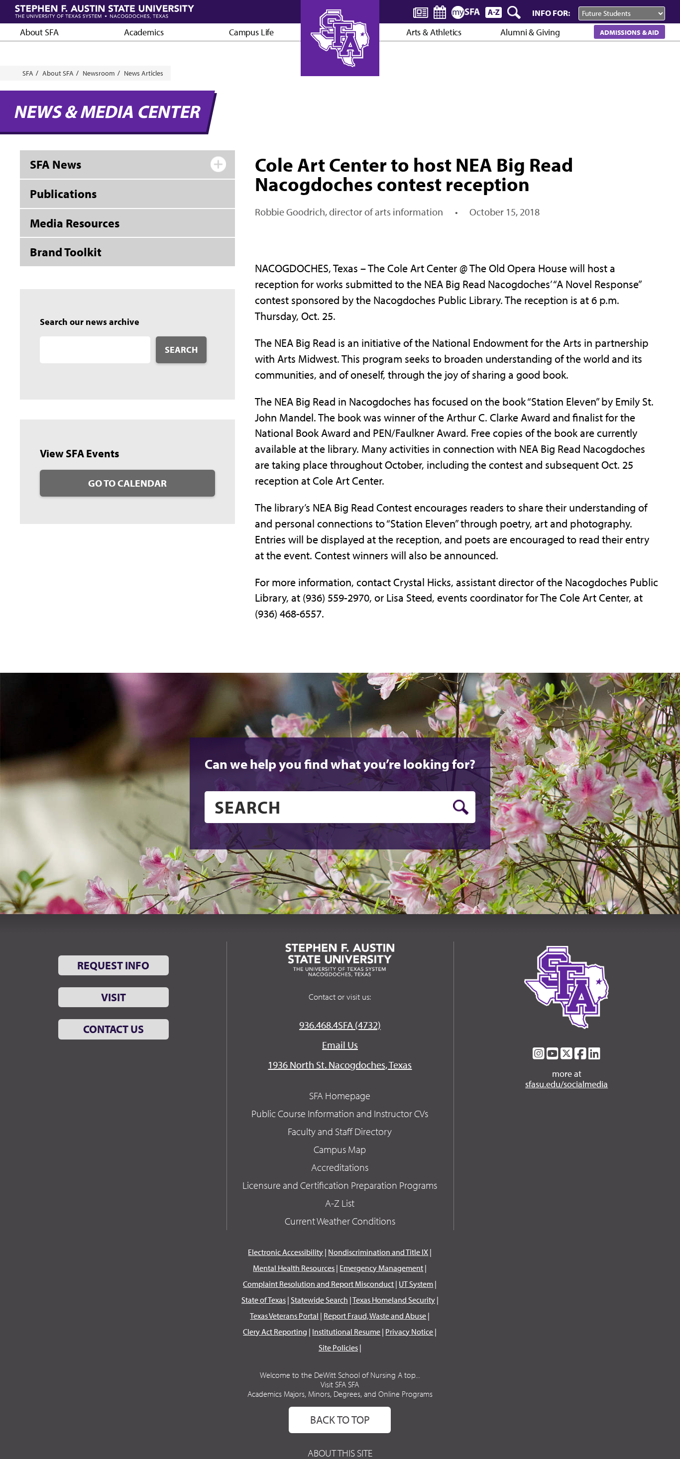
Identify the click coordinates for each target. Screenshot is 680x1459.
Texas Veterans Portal (284, 1316)
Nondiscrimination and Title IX (378, 1252)
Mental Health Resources (294, 1268)
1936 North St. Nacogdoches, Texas (340, 1064)
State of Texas (263, 1300)
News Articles (143, 73)
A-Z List (339, 1203)
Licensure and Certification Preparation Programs (339, 1185)
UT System (416, 1284)
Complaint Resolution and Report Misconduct (318, 1284)
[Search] (514, 12)
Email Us (340, 1045)
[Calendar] (440, 12)
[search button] (460, 807)
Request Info (113, 965)
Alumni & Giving (530, 32)
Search (181, 349)
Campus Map (340, 1149)
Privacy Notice (409, 1332)
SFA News (55, 164)
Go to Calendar (127, 483)
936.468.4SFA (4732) (340, 1025)
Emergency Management (381, 1268)
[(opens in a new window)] (539, 1053)
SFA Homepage (339, 1095)
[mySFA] (466, 12)
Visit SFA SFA (340, 1384)
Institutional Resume (346, 1332)
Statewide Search (319, 1300)
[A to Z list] (493, 12)
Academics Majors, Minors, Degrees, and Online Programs (340, 1394)
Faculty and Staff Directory (340, 1131)
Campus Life (251, 32)
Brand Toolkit (66, 251)
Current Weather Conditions (340, 1221)
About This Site (340, 1453)
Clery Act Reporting (275, 1332)
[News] (420, 12)
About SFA (39, 32)
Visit (113, 997)
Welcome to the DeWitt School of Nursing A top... (340, 1375)
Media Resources (74, 222)
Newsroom (99, 73)
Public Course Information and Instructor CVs (339, 1113)
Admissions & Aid (629, 32)
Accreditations (339, 1167)
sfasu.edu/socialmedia (566, 1084)
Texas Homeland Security (393, 1300)
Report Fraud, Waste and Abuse (375, 1316)
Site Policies (338, 1348)
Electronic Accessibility (285, 1252)
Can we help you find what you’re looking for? (340, 764)
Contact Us (113, 1029)
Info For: (551, 12)
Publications (63, 193)
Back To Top (340, 1420)
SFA (27, 73)
